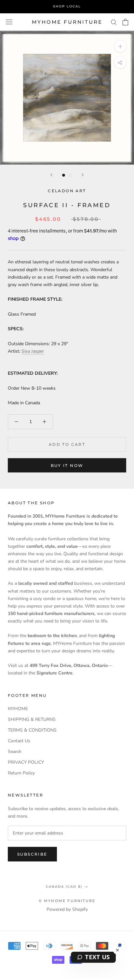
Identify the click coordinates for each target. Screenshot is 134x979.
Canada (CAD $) (64, 887)
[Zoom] (120, 46)
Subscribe (32, 854)
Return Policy (21, 773)
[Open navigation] (9, 21)
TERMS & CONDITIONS (32, 730)
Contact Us (19, 741)
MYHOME (18, 709)
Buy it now (67, 465)
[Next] (83, 174)
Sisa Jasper (32, 351)
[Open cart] (125, 22)
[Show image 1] (63, 175)
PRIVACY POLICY (26, 762)
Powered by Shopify (67, 909)
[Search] (114, 22)
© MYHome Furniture (67, 900)
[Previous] (51, 174)
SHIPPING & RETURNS (32, 719)
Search (14, 751)
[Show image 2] (70, 175)
